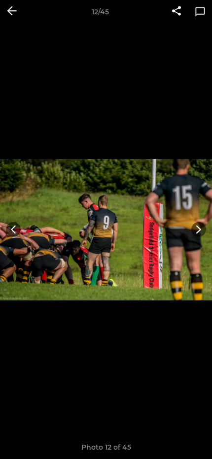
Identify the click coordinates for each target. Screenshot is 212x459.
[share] (176, 12)
